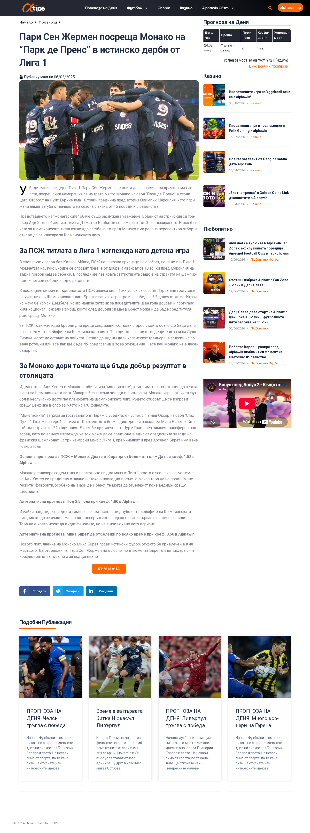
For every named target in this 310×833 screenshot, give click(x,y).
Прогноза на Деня (101, 8)
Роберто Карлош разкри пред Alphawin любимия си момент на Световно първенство (256, 352)
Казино (186, 8)
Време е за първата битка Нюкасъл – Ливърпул (119, 718)
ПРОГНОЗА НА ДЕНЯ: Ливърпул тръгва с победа (186, 718)
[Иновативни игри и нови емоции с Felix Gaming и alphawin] (214, 138)
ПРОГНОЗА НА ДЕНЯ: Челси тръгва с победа (46, 718)
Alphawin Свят (215, 8)
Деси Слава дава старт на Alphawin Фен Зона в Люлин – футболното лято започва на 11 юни (258, 317)
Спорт (164, 8)
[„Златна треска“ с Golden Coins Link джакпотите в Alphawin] (214, 205)
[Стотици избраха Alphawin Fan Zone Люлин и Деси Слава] (214, 292)
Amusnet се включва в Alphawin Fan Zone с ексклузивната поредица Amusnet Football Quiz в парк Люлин (259, 248)
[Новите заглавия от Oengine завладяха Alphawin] (214, 171)
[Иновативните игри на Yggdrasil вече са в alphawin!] (214, 104)
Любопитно (259, 259)
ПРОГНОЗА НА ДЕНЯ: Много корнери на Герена (257, 718)
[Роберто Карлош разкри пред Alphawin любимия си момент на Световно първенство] (214, 362)
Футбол (134, 8)
